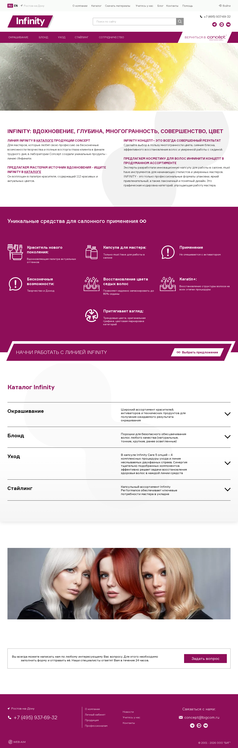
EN (16, 5)
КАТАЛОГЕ (44, 140)
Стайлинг (20, 488)
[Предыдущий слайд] (9, 77)
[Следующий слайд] (228, 77)
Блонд (15, 435)
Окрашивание (25, 411)
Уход (13, 456)
